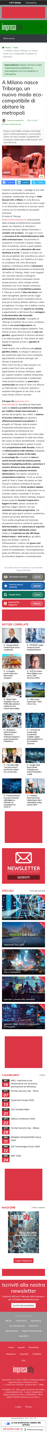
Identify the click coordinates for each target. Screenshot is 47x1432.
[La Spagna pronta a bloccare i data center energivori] (11, 661)
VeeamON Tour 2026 (14, 944)
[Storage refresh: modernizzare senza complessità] (11, 635)
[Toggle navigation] (41, 27)
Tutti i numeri (38, 1207)
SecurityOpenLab (17, 1325)
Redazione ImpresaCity (15, 120)
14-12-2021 (33, 120)
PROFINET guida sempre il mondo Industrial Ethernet (35, 647)
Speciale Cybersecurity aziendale (19, 999)
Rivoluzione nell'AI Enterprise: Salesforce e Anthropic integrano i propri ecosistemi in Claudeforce (12, 736)
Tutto (42, 1075)
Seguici (37, 595)
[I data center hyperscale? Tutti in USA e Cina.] (35, 689)
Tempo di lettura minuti (12, 124)
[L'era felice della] (11, 755)
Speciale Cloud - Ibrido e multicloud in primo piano (21, 1025)
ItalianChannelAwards (32, 1331)
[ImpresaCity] (12, 27)
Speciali (21, 1347)
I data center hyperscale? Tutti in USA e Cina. (34, 701)
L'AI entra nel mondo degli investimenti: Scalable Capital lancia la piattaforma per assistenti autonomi (34, 737)
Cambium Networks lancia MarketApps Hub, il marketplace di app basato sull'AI (34, 800)
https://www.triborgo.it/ (14, 219)
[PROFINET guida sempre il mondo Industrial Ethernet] (35, 635)
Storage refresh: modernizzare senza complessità (12, 647)
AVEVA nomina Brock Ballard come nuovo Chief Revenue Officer (34, 674)
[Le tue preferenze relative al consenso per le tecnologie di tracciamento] (34, 1429)
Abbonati (36, 604)
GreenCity (33, 1325)
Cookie (18, 1406)
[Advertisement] (24, 1272)
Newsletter (10, 38)
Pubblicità (36, 1354)
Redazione (11, 1354)
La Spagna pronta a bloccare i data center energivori (11, 674)
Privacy (28, 1406)
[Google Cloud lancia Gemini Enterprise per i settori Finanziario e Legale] (35, 755)
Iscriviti (37, 577)
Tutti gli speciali (37, 890)
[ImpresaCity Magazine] (23, 1232)
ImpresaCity (36, 1320)
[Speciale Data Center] (23, 907)
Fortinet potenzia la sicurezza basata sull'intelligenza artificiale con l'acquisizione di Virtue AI (12, 801)
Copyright (24, 1354)
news (15, 47)
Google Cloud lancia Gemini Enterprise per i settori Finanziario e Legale (34, 769)
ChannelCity (31, 2)
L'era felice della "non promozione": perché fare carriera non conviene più (11, 768)
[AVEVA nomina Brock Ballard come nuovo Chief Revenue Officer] (35, 661)
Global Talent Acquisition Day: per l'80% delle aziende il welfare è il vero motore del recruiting (12, 704)
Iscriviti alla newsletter (23, 1305)
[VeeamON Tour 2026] (23, 934)
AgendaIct (23, 1336)
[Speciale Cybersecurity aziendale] (23, 989)
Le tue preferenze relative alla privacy (26, 1423)
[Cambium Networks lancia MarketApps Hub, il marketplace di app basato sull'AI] (35, 786)
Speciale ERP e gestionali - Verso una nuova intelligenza (21, 970)
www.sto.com (22, 401)
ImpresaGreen (11, 1331)
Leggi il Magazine (23, 1260)
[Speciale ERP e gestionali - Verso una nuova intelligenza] (23, 962)
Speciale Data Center (13, 917)
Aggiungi (36, 586)
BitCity (9, 1320)
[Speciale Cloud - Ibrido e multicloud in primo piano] (23, 1016)
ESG (41, 176)
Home (7, 47)
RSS (23, 1360)
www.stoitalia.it (9, 404)
